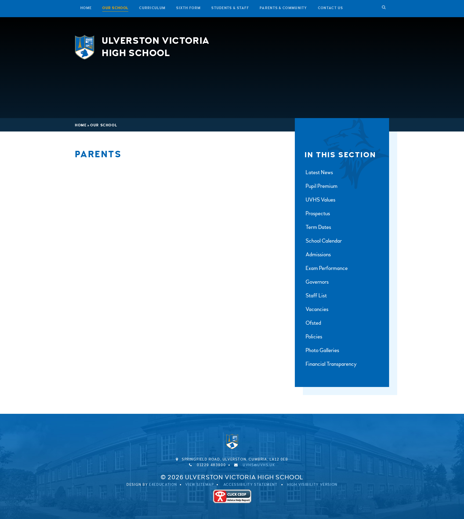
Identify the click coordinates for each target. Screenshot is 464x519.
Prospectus (318, 213)
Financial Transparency (331, 364)
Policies (314, 336)
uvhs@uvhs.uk (259, 465)
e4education (163, 485)
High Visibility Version (312, 485)
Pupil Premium (322, 186)
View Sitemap (199, 485)
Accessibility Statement (250, 485)
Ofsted (313, 323)
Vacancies (317, 309)
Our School (103, 125)
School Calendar (324, 240)
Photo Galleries (322, 350)
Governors (317, 282)
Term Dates (318, 227)
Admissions (318, 254)
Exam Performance (327, 268)
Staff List (316, 295)
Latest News (319, 172)
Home (80, 125)
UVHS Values (320, 199)
